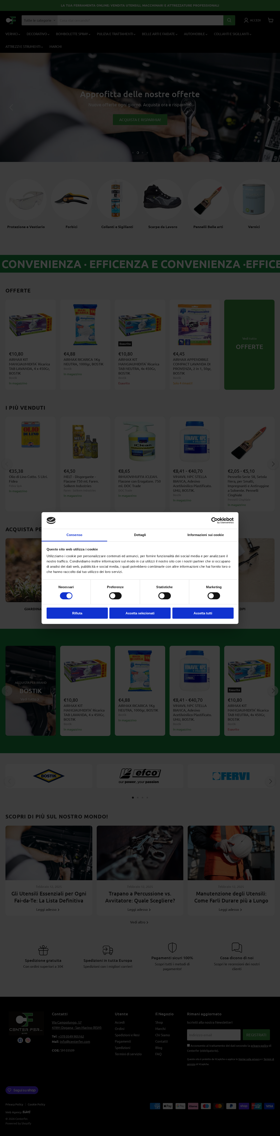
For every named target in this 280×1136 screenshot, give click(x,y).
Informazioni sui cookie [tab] (205, 535)
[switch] (115, 595)
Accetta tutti (203, 613)
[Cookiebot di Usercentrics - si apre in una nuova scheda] (214, 520)
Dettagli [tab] (140, 535)
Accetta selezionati (140, 613)
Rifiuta (77, 613)
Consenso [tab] (74, 535)
